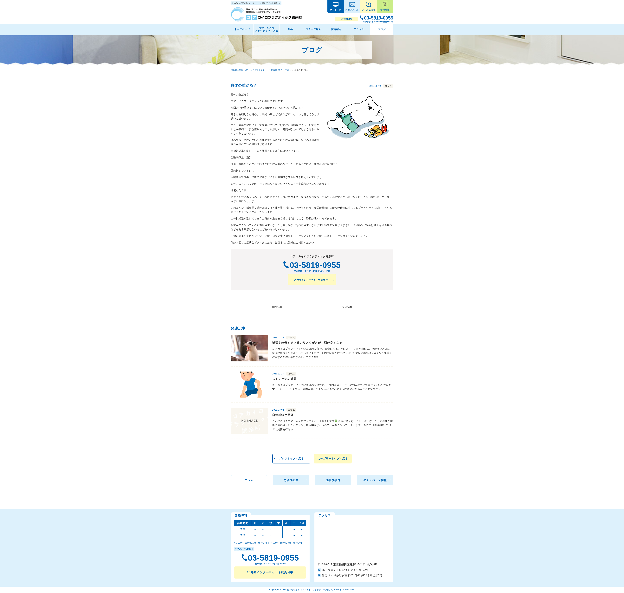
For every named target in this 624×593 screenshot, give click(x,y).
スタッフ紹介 (313, 29)
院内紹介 (336, 29)
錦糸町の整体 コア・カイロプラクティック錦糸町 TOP (256, 70)
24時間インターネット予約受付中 (312, 279)
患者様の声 (291, 480)
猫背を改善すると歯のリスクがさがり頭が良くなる (307, 342)
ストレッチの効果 (284, 378)
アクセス (359, 29)
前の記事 (276, 306)
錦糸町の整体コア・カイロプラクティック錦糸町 (310, 590)
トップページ (242, 29)
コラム (249, 480)
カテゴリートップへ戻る (333, 458)
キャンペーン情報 (375, 480)
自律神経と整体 (283, 415)
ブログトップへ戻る (291, 458)
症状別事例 (333, 480)
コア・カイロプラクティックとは (266, 29)
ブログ (382, 29)
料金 (290, 29)
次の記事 (347, 306)
